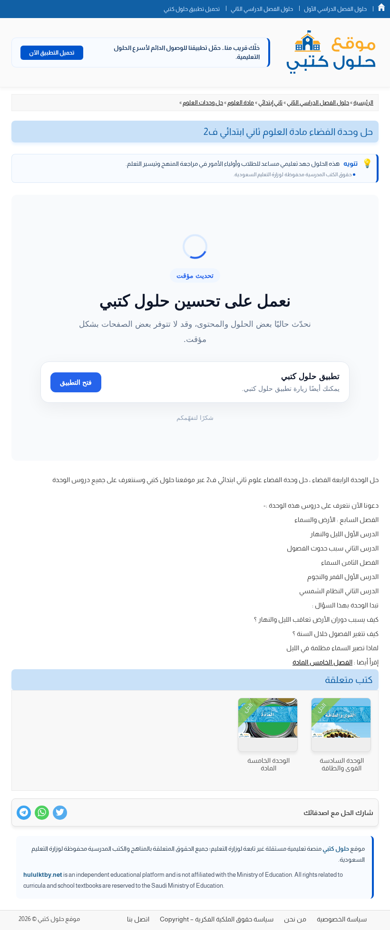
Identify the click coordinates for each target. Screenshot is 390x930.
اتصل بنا (138, 919)
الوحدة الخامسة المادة (268, 764)
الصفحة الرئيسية (381, 7)
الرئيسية (363, 102)
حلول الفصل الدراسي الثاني (262, 9)
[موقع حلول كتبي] (331, 52)
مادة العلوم (240, 102)
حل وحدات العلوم (203, 102)
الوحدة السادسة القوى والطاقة (342, 764)
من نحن (295, 919)
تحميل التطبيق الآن (52, 52)
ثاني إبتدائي (270, 102)
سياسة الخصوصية (342, 919)
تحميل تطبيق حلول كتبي (192, 9)
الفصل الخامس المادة (322, 662)
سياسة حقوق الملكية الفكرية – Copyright (216, 919)
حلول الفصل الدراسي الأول (335, 9)
